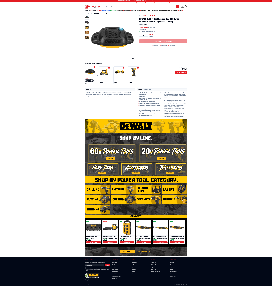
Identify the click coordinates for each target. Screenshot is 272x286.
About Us (172, 262)
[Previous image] (92, 37)
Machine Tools (115, 269)
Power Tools (114, 262)
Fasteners (114, 267)
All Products (134, 262)
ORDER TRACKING (184, 2)
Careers (172, 264)
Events (171, 269)
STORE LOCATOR (140, 2)
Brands (133, 271)
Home (86, 13)
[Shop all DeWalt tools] (136, 126)
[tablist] (162, 89)
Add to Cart (94, 242)
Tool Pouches (153, 15)
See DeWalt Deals (143, 251)
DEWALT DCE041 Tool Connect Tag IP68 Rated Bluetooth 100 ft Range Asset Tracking (89, 80)
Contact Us (153, 262)
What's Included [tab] (147, 89)
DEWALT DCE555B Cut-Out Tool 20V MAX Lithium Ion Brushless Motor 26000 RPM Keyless (118, 80)
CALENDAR (157, 2)
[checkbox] (94, 67)
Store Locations (173, 267)
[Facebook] (85, 280)
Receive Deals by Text (155, 271)
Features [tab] (140, 89)
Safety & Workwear (116, 273)
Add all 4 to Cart (182, 72)
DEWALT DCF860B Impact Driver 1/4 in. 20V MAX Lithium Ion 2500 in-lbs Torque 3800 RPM (133, 80)
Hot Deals (134, 264)
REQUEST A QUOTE (174, 2)
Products (90, 13)
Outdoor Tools (115, 271)
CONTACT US (165, 2)
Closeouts (134, 269)
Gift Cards (134, 273)
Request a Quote (154, 267)
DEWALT (144, 15)
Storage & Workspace (116, 276)
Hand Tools (114, 264)
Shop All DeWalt (126, 251)
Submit (107, 265)
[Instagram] (88, 280)
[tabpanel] (162, 104)
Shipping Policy (173, 271)
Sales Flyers (153, 269)
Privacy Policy (173, 276)
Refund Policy (173, 273)
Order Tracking (154, 264)
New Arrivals (134, 267)
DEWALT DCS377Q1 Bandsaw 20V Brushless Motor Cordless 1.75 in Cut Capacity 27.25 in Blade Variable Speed (104, 80)
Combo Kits (114, 278)
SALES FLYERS (149, 2)
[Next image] (133, 37)
